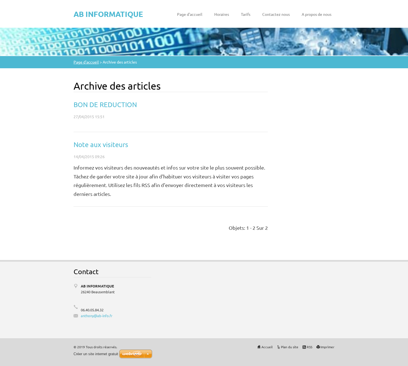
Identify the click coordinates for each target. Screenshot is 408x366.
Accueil (267, 347)
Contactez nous (276, 14)
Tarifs (245, 14)
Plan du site (289, 347)
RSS (309, 347)
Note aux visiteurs (101, 144)
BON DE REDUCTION (105, 104)
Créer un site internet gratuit (96, 354)
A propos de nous (316, 14)
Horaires (221, 14)
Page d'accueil (189, 14)
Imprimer (327, 347)
